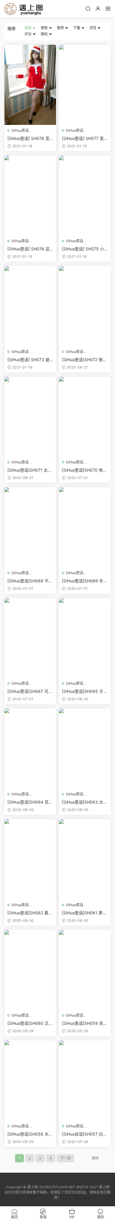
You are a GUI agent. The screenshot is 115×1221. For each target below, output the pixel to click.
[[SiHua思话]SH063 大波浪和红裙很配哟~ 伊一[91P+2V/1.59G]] (85, 748)
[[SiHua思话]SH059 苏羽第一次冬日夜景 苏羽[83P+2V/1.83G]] (85, 970)
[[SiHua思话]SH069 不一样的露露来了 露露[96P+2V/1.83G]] (30, 527)
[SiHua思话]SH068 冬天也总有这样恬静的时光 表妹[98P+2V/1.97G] (84, 581)
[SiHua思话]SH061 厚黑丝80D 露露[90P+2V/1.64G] (84, 913)
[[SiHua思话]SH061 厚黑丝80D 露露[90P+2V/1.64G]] (85, 859)
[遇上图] (23, 9)
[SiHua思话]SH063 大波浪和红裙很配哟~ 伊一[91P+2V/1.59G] (84, 802)
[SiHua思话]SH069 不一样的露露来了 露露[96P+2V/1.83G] (30, 581)
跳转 (95, 1158)
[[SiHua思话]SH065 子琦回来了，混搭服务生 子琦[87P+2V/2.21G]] (85, 638)
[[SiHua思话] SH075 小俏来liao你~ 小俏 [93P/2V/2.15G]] (85, 196)
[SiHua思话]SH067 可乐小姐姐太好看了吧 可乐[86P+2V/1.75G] (29, 691)
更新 (45, 28)
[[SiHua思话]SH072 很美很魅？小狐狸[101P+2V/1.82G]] (85, 306)
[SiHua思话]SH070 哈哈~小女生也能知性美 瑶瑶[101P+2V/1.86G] (84, 470)
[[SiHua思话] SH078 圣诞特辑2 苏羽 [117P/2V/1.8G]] (30, 85)
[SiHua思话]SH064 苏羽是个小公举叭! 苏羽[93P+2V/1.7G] (30, 802)
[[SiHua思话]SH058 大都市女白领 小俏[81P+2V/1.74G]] (30, 1080)
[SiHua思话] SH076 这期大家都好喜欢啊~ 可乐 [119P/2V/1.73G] (29, 249)
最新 (28, 28)
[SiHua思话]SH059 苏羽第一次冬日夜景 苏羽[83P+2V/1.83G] (84, 1023)
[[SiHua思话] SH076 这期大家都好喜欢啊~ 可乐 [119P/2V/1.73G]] (30, 196)
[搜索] (88, 8)
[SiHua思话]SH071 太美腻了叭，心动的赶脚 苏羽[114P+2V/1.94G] (29, 470)
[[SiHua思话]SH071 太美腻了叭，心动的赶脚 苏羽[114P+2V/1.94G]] (30, 417)
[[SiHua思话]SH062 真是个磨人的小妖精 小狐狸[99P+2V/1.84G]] (30, 859)
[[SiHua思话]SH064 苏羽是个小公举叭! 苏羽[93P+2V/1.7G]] (30, 748)
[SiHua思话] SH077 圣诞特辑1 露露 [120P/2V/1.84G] (84, 138)
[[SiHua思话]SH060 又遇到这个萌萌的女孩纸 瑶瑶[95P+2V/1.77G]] (30, 970)
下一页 (65, 1158)
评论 (28, 34)
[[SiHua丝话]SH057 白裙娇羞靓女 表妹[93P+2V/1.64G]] (85, 1080)
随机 (45, 34)
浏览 (93, 28)
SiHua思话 (20, 130)
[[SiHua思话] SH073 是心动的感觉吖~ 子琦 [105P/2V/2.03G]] (30, 306)
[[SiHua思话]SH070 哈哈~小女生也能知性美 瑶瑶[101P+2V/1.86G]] (85, 417)
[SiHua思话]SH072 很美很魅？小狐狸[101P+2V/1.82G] (84, 360)
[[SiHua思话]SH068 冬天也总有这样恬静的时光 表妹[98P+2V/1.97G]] (85, 527)
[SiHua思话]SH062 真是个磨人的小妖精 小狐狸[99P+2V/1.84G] (29, 913)
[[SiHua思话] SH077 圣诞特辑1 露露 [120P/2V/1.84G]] (85, 85)
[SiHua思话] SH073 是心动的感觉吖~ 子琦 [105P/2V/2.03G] (29, 360)
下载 (77, 28)
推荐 (61, 28)
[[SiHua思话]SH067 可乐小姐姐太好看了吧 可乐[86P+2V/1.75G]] (30, 638)
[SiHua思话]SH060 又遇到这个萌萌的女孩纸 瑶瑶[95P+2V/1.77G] (30, 1023)
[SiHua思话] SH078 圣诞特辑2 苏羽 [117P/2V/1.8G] (29, 138)
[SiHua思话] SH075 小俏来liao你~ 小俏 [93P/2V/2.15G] (84, 249)
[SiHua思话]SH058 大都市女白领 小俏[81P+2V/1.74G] (30, 1134)
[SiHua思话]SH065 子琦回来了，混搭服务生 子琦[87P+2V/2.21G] (84, 691)
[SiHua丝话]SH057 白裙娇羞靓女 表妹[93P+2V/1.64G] (84, 1134)
